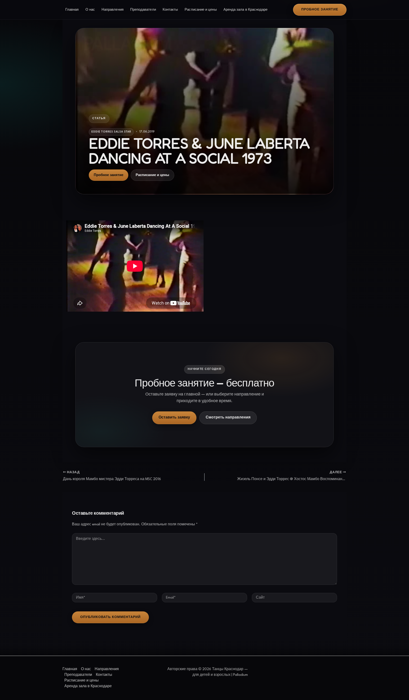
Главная (72, 9)
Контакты (170, 9)
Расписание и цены (201, 9)
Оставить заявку (174, 417)
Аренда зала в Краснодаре (245, 9)
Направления (113, 9)
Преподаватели (143, 9)
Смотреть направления (228, 417)
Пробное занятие (108, 175)
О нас (90, 9)
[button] (320, 9)
